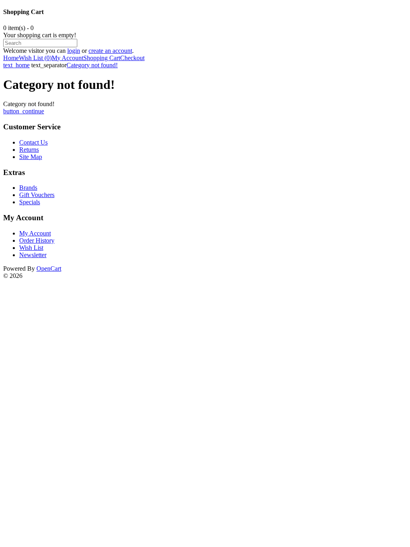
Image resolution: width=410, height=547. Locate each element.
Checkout (132, 57)
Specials (29, 202)
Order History (36, 240)
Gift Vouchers (36, 194)
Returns (29, 149)
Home (11, 57)
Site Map (30, 156)
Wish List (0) (35, 57)
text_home (16, 65)
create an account (110, 50)
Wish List (31, 247)
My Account (67, 57)
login (73, 50)
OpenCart (48, 268)
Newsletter (32, 254)
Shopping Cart (101, 57)
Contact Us (33, 142)
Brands (28, 187)
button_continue (23, 111)
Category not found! (92, 65)
